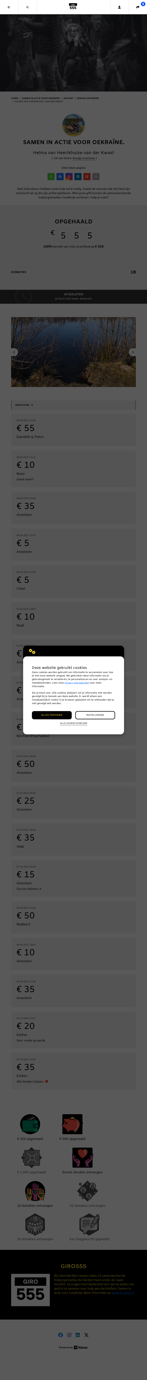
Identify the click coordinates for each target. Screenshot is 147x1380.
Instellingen (95, 715)
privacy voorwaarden (77, 682)
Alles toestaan (51, 715)
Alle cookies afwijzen (73, 723)
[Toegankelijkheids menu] (143, 4)
